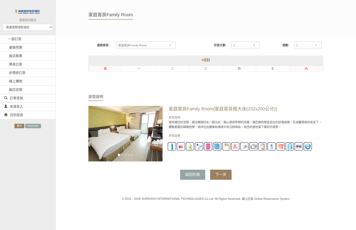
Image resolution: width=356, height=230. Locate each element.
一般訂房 (14, 39)
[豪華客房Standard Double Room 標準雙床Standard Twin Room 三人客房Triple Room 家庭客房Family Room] (146, 45)
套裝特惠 (15, 47)
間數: (285, 45)
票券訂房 (15, 64)
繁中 (19, 126)
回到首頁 (16, 115)
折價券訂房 (17, 73)
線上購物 (15, 81)
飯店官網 (15, 89)
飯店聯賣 (15, 56)
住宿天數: (220, 45)
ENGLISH (33, 126)
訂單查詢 (16, 98)
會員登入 (16, 106)
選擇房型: (103, 45)
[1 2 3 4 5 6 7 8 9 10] (308, 45)
